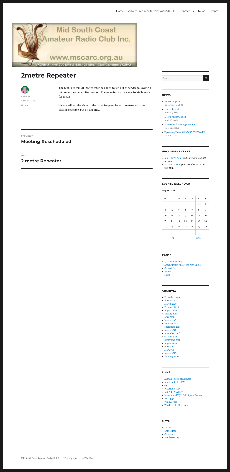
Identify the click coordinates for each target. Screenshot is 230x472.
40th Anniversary (173, 261)
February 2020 (171, 307)
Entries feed (170, 431)
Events (214, 11)
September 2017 (172, 327)
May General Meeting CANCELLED (181, 124)
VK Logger (169, 398)
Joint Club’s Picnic (173, 158)
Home (120, 11)
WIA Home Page (172, 388)
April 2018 (169, 317)
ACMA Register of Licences (177, 379)
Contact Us (187, 11)
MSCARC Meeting (173, 164)
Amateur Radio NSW (174, 382)
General (25, 105)
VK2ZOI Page (170, 402)
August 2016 (170, 343)
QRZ (166, 385)
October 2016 (171, 336)
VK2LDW (25, 96)
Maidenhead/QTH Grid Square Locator (183, 395)
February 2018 (171, 323)
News (201, 11)
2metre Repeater (172, 109)
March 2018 (170, 320)
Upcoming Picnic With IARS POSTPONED (184, 132)
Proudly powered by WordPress (79, 458)
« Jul (172, 238)
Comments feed (172, 434)
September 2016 (172, 340)
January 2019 (170, 313)
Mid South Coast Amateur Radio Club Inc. (41, 458)
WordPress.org (171, 437)
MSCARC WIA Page (173, 392)
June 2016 (169, 346)
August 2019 (170, 310)
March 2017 (170, 330)
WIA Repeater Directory (176, 405)
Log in (167, 427)
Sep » (199, 238)
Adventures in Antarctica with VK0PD (151, 11)
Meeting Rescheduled (175, 117)
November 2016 (172, 333)
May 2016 (169, 350)
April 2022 (169, 300)
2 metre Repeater (172, 101)
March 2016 (170, 353)
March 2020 (170, 304)
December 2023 (172, 297)
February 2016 (171, 356)
